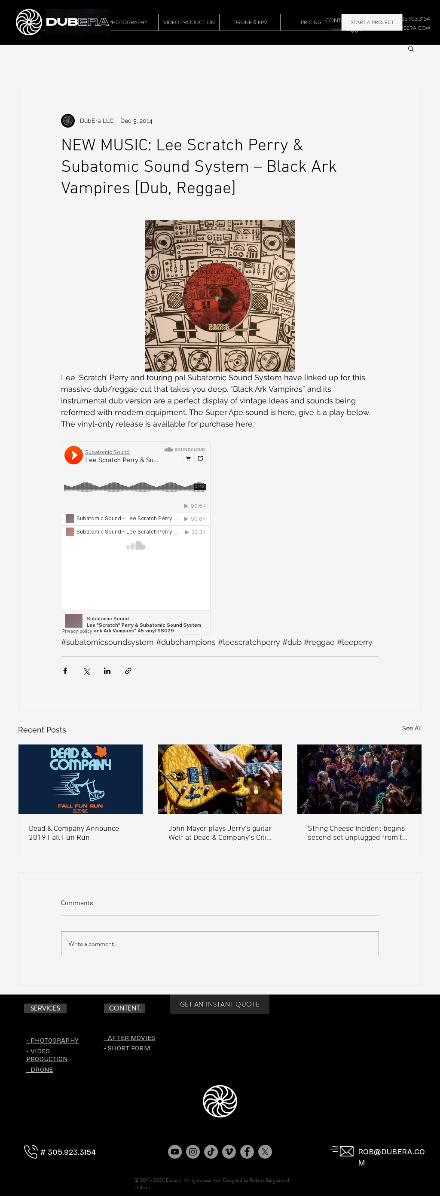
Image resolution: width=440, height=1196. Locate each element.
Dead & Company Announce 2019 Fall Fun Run (74, 833)
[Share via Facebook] (65, 671)
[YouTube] (175, 1152)
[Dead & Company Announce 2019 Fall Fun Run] (80, 779)
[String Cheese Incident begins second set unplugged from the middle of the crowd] (359, 779)
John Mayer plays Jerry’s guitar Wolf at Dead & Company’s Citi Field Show (220, 833)
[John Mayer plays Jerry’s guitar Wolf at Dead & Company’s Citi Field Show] (220, 779)
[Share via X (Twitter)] (86, 671)
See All (412, 728)
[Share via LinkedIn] (107, 671)
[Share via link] (128, 671)
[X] (265, 1152)
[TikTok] (211, 1152)
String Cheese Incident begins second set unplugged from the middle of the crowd (359, 833)
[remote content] (136, 538)
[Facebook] (247, 1152)
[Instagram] (193, 1152)
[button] (411, 48)
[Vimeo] (229, 1152)
